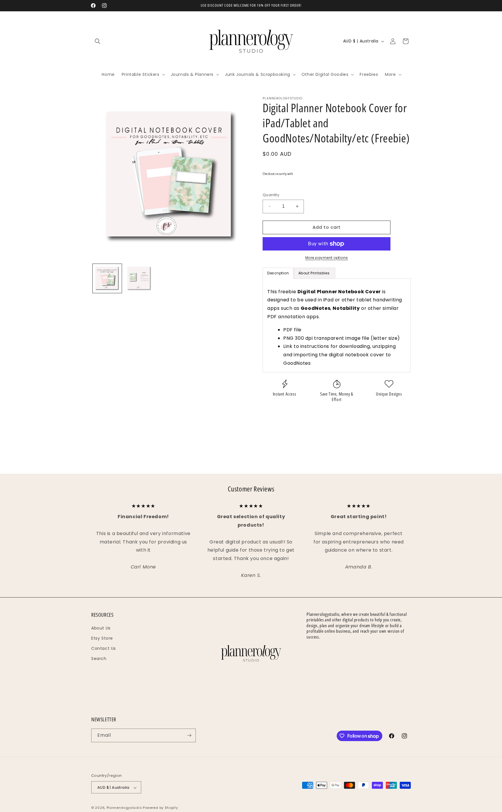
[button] (97, 41)
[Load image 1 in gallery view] (107, 278)
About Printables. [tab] (314, 273)
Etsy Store (102, 638)
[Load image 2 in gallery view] (139, 278)
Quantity (271, 195)
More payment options (326, 257)
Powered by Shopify (160, 808)
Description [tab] (278, 273)
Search (99, 659)
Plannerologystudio (124, 808)
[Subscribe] (189, 735)
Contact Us (103, 648)
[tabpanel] (337, 325)
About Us (101, 628)
